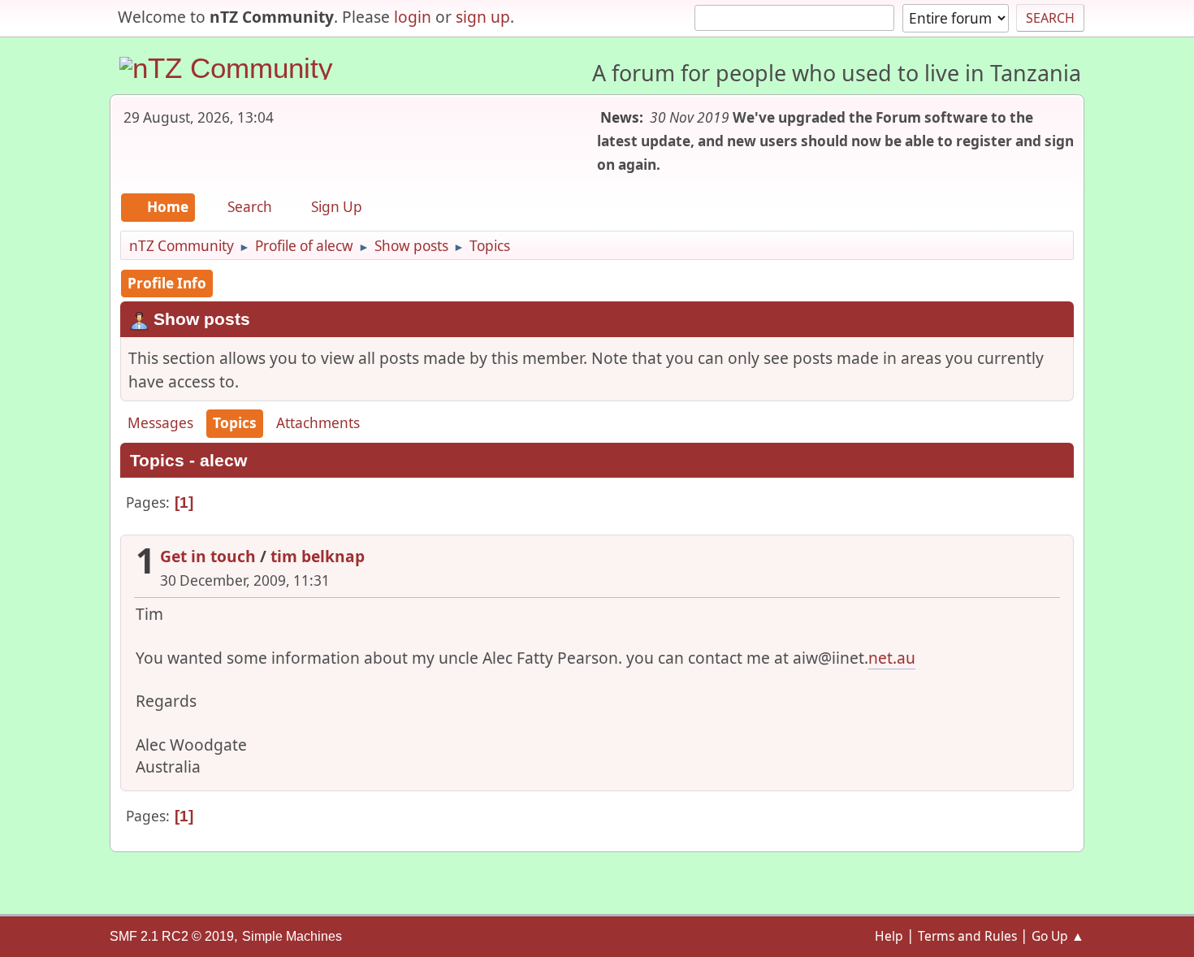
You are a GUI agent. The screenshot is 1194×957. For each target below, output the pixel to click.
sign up (483, 17)
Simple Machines (292, 936)
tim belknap (317, 556)
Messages (160, 423)
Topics (235, 423)
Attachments (318, 423)
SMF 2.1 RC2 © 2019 (172, 936)
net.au (891, 658)
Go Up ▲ (1058, 936)
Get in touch (208, 556)
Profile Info (167, 283)
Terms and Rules (967, 936)
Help (889, 936)
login (412, 17)
